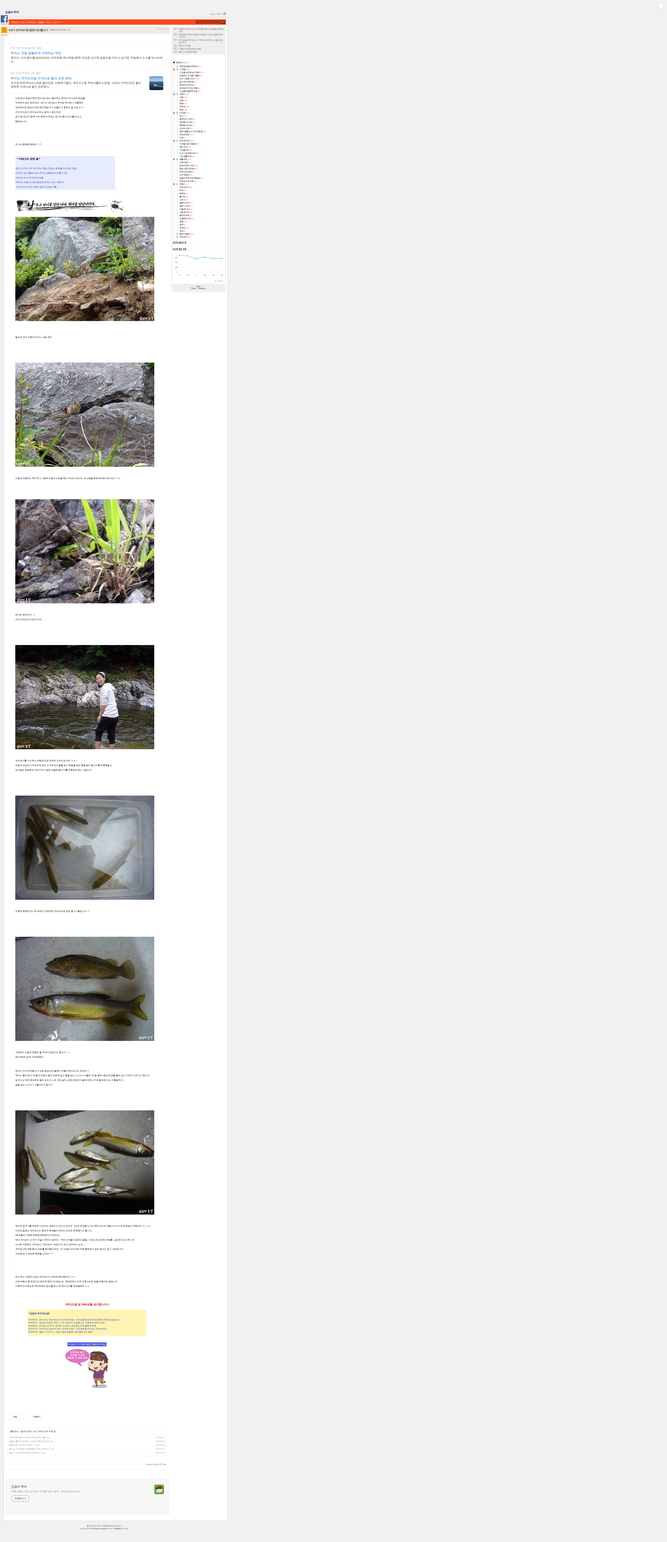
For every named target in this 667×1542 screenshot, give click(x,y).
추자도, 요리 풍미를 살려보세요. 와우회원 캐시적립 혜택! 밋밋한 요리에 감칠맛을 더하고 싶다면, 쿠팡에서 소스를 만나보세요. (86, 59)
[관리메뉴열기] (661, 6)
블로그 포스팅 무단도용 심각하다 (24, 1453)
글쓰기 (56, 22)
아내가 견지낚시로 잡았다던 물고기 (27, 29)
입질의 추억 (12, 12)
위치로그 (15, 22)
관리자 (49, 22)
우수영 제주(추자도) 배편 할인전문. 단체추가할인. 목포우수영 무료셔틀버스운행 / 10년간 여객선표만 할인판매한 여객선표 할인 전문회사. (76, 84)
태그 (23, 22)
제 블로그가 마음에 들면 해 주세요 (87, 1344)
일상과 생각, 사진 (29, 1431)
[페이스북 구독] (4, 20)
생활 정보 (14, 1431)
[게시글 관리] (24, 1417)
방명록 (41, 22)
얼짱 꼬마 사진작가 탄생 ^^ (21, 1445)
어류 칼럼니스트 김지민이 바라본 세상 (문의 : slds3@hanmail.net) (45, 1491)
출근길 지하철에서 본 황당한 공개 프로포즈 (29, 1449)
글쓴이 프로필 (185, 46)
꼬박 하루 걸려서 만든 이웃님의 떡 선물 (27, 1437)
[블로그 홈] (4, 31)
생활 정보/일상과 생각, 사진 (60, 30)
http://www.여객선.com (23, 73)
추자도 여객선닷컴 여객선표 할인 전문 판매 (41, 78)
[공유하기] (20, 1417)
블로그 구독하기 (216, 14)
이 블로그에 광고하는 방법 (190, 49)
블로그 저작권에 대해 (188, 52)
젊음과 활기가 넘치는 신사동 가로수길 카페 (29, 1441)
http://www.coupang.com (23, 48)
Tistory (125, 1528)
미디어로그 (31, 22)
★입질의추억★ (86, 1528)
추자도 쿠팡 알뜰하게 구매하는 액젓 (36, 53)
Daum (110, 1528)
